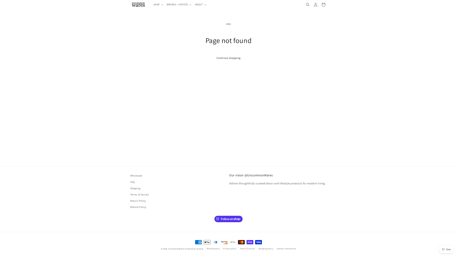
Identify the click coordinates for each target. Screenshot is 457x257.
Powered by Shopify (194, 249)
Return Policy (138, 200)
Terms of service (247, 248)
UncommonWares (176, 249)
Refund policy (213, 248)
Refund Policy (138, 207)
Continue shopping (229, 58)
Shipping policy (265, 248)
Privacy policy (229, 248)
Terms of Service (139, 194)
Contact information (286, 248)
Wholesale (136, 175)
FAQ (132, 182)
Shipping (135, 188)
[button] (158, 4)
